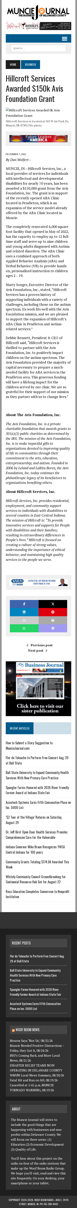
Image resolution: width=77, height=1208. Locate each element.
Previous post (42, 645)
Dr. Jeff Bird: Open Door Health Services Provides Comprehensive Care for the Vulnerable (37, 835)
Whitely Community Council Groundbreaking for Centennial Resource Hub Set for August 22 (36, 879)
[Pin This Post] (53, 612)
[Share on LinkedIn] (24, 612)
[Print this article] (53, 620)
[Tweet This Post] (53, 604)
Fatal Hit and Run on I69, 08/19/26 (34, 1080)
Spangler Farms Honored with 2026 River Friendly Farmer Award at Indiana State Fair (37, 790)
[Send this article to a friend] (24, 620)
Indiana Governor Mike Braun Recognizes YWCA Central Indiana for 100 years (35, 849)
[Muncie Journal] (38, 12)
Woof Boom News (27, 1029)
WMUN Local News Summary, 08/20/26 (37, 1075)
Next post (35, 650)
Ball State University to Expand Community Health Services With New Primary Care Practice (37, 775)
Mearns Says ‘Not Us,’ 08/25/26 (31, 1041)
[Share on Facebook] (24, 604)
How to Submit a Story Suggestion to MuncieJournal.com (29, 745)
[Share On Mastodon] (53, 628)
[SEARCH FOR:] (38, 47)
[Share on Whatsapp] (24, 628)
